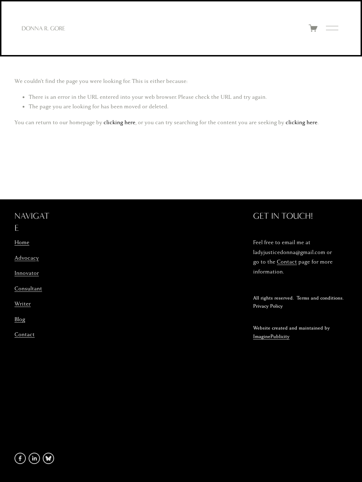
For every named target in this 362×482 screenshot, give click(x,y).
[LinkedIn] (34, 458)
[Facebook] (20, 458)
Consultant (28, 289)
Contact (24, 334)
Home (21, 242)
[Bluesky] (48, 458)
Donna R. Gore (43, 28)
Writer (22, 304)
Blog (19, 319)
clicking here (119, 122)
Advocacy (26, 258)
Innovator (26, 273)
